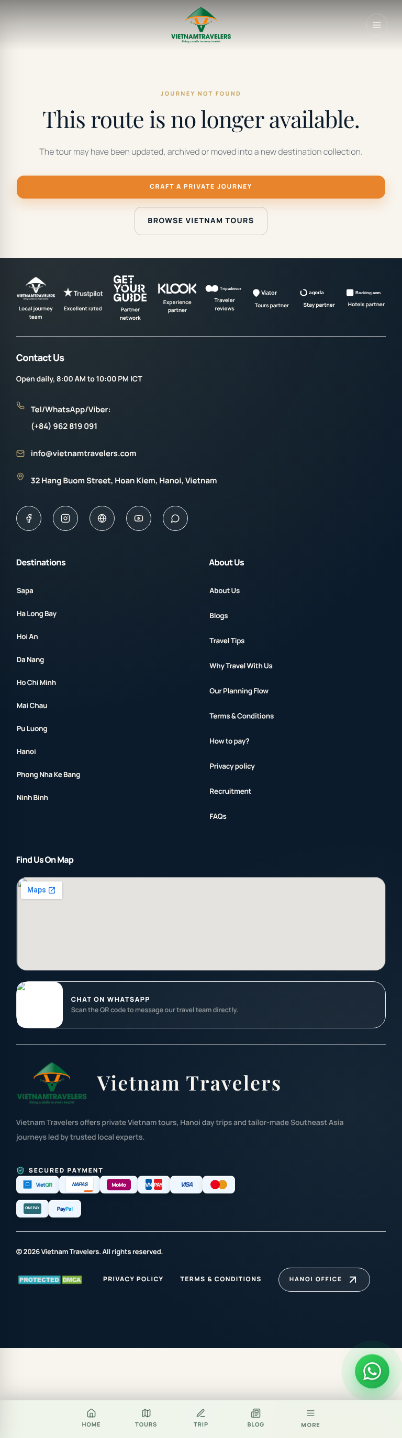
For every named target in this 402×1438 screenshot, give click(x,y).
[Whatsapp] (175, 518)
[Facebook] (28, 518)
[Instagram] (65, 518)
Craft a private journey (201, 186)
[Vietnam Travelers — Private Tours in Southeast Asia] (201, 25)
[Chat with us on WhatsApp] (372, 1372)
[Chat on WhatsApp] (40, 1005)
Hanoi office (315, 1279)
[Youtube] (138, 518)
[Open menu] (376, 25)
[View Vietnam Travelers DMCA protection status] (51, 1279)
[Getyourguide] (102, 518)
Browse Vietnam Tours (201, 221)
